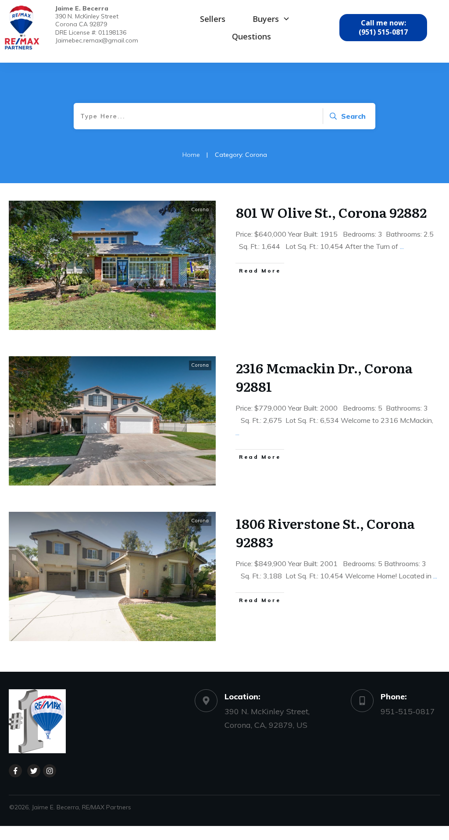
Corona (200, 209)
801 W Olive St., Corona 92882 (331, 212)
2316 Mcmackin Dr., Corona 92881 (324, 377)
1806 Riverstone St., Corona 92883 (325, 532)
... (402, 246)
